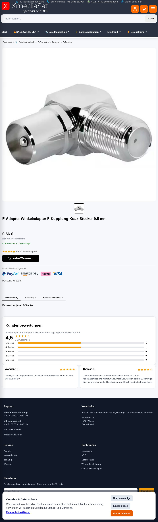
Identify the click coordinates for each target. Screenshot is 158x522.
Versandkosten (11, 455)
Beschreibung (11, 297)
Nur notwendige (121, 498)
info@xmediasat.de (13, 434)
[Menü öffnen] (153, 9)
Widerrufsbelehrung (91, 464)
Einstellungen (120, 506)
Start (4, 32)
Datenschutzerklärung (18, 512)
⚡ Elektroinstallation (87, 32)
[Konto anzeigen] (135, 9)
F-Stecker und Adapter (48, 42)
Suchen (151, 18)
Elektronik (112, 32)
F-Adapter (68, 42)
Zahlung (8, 459)
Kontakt (7, 451)
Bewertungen (30, 297)
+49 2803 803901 (12, 429)
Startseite (7, 42)
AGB (83, 455)
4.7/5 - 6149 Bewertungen (104, 1)
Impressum (86, 451)
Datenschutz (87, 459)
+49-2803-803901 (75, 1)
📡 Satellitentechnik (56, 32)
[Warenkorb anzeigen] (144, 9)
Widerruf (8, 464)
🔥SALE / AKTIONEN (24, 32)
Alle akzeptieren (121, 513)
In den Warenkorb (22, 258)
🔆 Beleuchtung (135, 32)
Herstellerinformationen (53, 297)
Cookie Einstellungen (91, 468)
